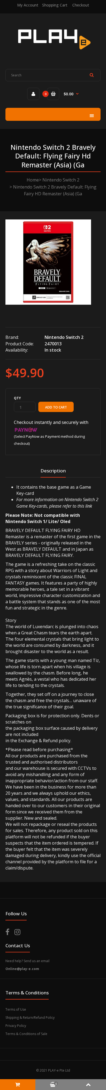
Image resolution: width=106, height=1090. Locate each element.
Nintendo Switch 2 (60, 180)
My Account (27, 5)
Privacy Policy (15, 1025)
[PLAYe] (53, 53)
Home (33, 180)
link (88, 506)
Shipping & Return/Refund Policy (30, 1017)
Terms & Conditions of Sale (26, 1033)
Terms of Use (15, 1009)
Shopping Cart (54, 5)
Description (53, 471)
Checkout (80, 5)
